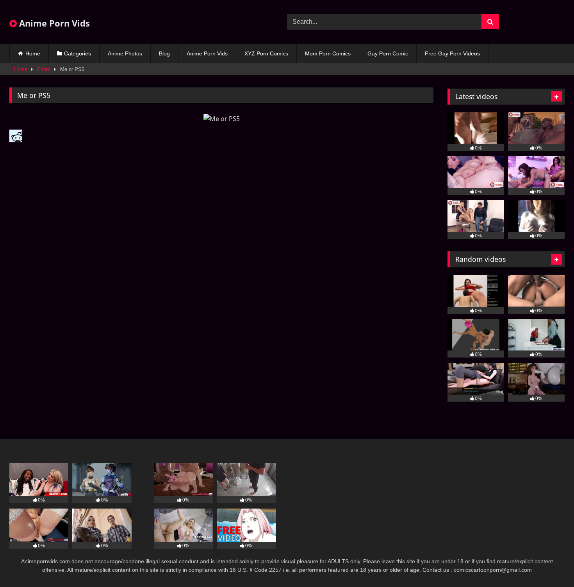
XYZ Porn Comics (266, 53)
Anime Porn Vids (53, 23)
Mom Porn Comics (328, 53)
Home (32, 53)
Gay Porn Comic (387, 53)
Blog (164, 53)
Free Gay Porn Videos (452, 53)
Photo (43, 69)
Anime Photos (125, 53)
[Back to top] (549, 563)
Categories (77, 53)
